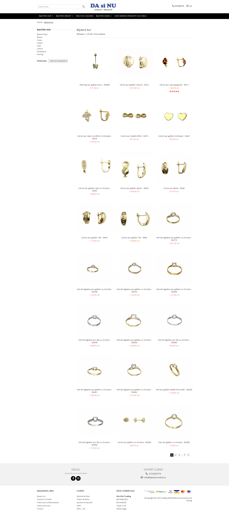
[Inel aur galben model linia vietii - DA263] (174, 370)
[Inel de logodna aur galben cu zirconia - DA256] (174, 269)
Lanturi (40, 48)
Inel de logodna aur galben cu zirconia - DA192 (134, 290)
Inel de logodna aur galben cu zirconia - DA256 (174, 290)
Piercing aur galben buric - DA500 (95, 85)
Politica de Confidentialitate (48, 502)
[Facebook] (73, 478)
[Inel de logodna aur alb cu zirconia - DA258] (94, 320)
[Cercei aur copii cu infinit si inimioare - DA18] (94, 116)
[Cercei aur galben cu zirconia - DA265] (134, 422)
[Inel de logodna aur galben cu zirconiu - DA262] (134, 371)
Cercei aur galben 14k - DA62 (134, 237)
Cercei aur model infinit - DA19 (134, 136)
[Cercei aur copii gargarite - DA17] (174, 62)
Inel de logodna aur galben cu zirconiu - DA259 (134, 341)
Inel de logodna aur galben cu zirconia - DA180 (94, 290)
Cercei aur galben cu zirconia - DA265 (134, 442)
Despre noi (41, 496)
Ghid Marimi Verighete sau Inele (130, 16)
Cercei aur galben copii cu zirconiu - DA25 (95, 189)
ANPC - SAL (81, 509)
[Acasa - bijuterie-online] (103, 6)
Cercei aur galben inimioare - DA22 (174, 136)
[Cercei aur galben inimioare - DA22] (174, 116)
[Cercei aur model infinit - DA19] (134, 116)
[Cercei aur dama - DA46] (174, 167)
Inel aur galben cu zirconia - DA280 (174, 442)
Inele (39, 46)
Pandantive (41, 51)
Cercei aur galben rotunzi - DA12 (134, 85)
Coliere (39, 43)
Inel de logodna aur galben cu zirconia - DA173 (174, 238)
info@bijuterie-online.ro (155, 477)
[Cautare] (83, 7)
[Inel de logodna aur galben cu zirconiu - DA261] (94, 370)
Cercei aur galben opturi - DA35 (134, 188)
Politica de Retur (83, 499)
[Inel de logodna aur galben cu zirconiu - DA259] (134, 320)
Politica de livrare (43, 505)
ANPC (79, 505)
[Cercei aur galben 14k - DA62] (134, 218)
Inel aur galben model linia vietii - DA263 (174, 389)
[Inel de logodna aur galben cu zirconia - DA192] (134, 269)
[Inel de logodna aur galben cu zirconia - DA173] (174, 219)
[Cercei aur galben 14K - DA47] (94, 218)
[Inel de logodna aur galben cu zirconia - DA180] (94, 269)
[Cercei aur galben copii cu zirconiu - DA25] (94, 168)
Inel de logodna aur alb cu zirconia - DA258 (95, 341)
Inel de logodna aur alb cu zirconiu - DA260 (174, 341)
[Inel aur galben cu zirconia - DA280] (174, 422)
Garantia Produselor (85, 502)
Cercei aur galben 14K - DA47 (95, 237)
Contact (40, 509)
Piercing (40, 54)
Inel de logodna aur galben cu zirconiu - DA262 (134, 390)
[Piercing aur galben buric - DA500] (94, 62)
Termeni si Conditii (44, 499)
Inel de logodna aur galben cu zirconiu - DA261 (94, 390)
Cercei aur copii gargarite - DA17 (174, 85)
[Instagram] (78, 478)
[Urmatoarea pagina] (188, 455)
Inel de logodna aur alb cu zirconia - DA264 (95, 443)
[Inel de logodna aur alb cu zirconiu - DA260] (174, 320)
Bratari (39, 37)
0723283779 (155, 473)
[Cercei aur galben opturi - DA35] (134, 168)
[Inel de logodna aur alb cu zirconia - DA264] (94, 422)
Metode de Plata (83, 496)
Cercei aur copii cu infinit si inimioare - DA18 (94, 137)
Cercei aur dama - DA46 (174, 188)
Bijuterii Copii (42, 34)
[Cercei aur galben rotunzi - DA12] (134, 62)
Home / (40, 22)
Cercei (39, 40)
